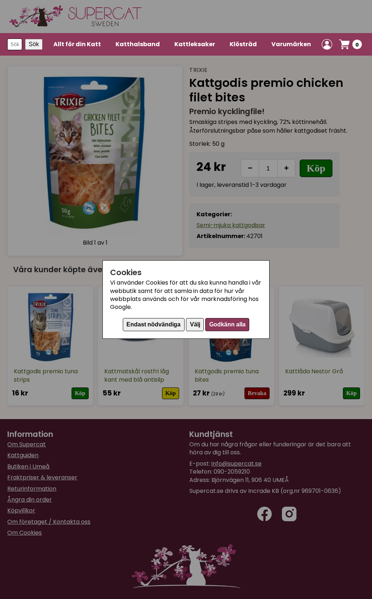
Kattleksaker (194, 44)
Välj (195, 324)
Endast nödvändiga (153, 324)
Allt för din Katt (77, 44)
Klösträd (243, 44)
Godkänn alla (227, 324)
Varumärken (291, 44)
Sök (34, 44)
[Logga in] (327, 44)
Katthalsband (138, 44)
